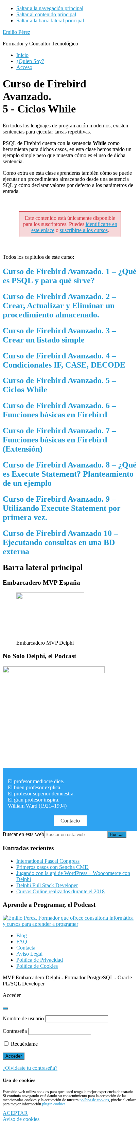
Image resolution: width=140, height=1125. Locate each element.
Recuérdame (24, 1044)
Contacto (70, 821)
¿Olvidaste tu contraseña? (30, 1068)
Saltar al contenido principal (46, 14)
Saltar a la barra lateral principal (50, 20)
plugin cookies (54, 1104)
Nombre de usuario (23, 1018)
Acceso (24, 67)
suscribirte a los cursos (84, 230)
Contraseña (15, 1031)
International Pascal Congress (48, 861)
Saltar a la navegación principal (49, 8)
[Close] (5, 1008)
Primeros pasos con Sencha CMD (52, 867)
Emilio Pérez (16, 32)
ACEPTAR (15, 1113)
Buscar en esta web (23, 834)
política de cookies (94, 1100)
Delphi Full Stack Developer (47, 885)
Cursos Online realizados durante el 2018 (60, 891)
